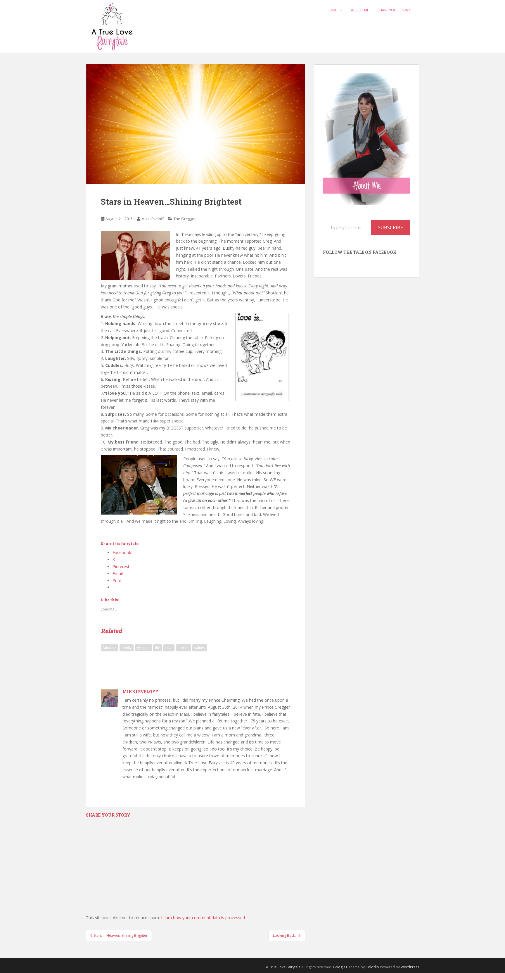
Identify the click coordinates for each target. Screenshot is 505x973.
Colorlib (372, 967)
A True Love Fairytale (283, 967)
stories (183, 647)
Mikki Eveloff (152, 218)
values (199, 647)
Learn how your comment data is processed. (203, 917)
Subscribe (390, 227)
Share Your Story (394, 10)
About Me (360, 10)
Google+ (340, 967)
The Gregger (185, 218)
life (157, 647)
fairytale (109, 647)
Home (332, 10)
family (127, 647)
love (168, 647)
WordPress (410, 967)
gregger (143, 647)
